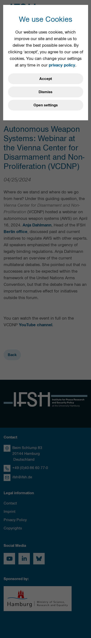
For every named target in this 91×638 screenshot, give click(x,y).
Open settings (45, 105)
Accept (45, 79)
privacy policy (62, 65)
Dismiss (45, 92)
